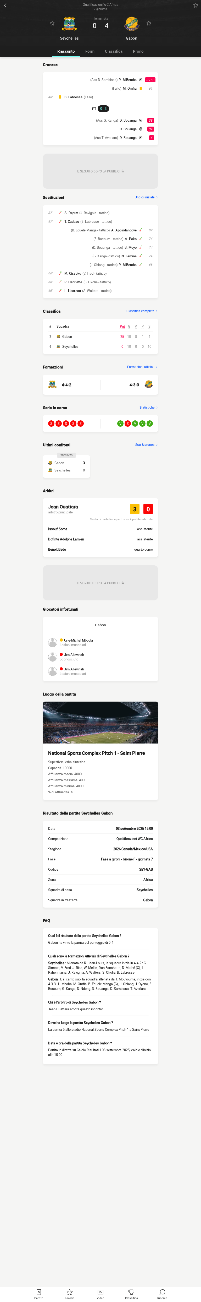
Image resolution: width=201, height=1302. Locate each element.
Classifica (113, 51)
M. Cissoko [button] (72, 273)
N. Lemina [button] (129, 256)
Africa (148, 879)
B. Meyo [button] (131, 247)
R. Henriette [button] (73, 282)
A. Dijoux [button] (71, 212)
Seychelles (70, 346)
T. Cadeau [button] (71, 221)
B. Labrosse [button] (73, 97)
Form (89, 51)
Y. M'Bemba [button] (128, 79)
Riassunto (66, 51)
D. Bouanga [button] (128, 120)
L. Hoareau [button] (72, 290)
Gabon (67, 336)
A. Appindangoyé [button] (124, 230)
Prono (138, 51)
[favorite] (196, 5)
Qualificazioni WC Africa (134, 838)
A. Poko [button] (131, 238)
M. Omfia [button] (130, 88)
